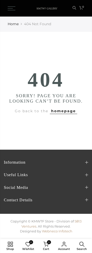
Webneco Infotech (57, 231)
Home (13, 24)
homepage (63, 111)
